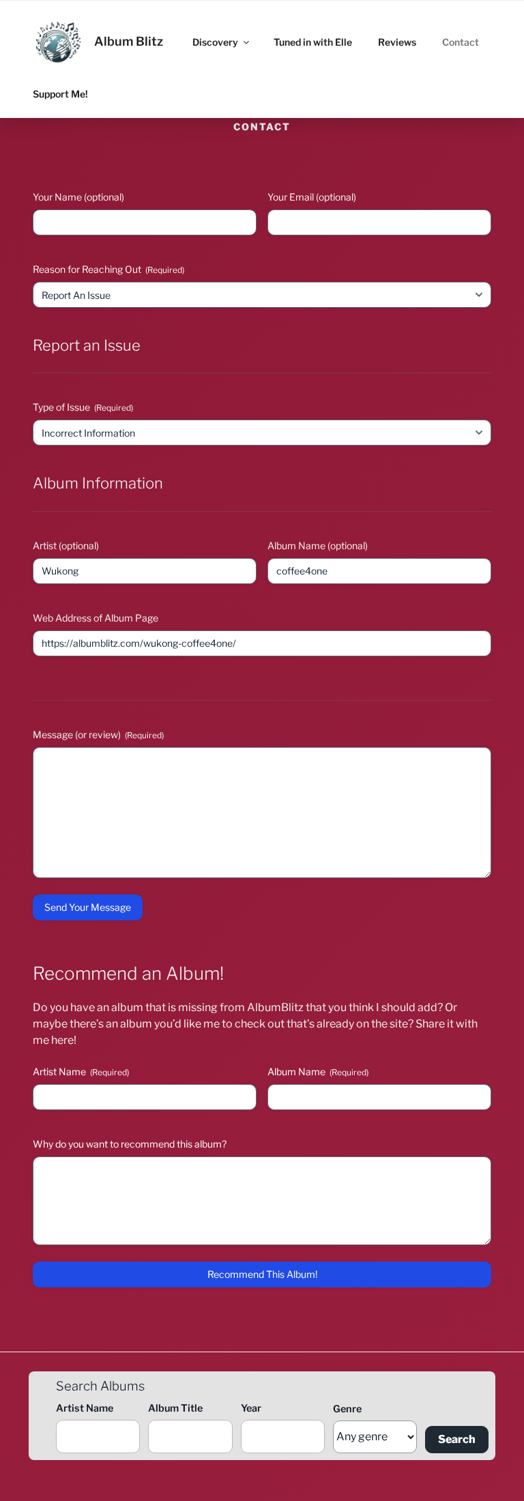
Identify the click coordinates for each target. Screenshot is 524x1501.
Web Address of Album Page (95, 618)
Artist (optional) (66, 545)
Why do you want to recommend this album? (130, 1144)
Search (457, 1439)
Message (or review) (98, 734)
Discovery (215, 42)
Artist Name (81, 1071)
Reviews (397, 42)
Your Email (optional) (311, 197)
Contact (460, 42)
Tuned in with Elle (313, 42)
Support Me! (60, 94)
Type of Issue (83, 407)
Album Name (317, 1071)
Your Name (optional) (78, 197)
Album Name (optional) (317, 545)
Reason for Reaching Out (108, 269)
